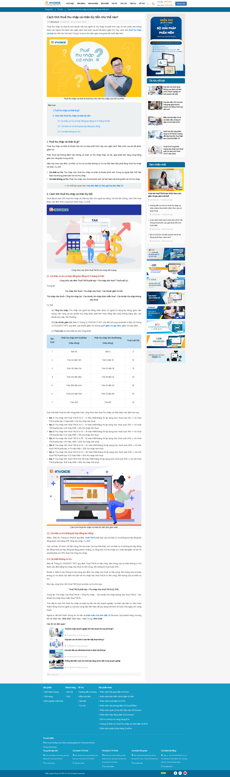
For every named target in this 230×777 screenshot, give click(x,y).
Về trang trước (54, 674)
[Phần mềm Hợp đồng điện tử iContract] (166, 312)
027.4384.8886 (109, 766)
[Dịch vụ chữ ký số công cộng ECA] (166, 327)
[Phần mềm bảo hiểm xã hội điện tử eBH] (166, 268)
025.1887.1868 (138, 763)
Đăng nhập (181, 4)
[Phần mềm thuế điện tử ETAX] (166, 283)
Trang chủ (49, 10)
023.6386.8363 (167, 766)
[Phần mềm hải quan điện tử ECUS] (166, 254)
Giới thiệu (70, 4)
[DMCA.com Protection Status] (166, 773)
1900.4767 (168, 2)
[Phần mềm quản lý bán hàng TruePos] (166, 356)
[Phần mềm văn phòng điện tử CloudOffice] (166, 298)
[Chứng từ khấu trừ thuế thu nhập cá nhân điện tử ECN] (166, 341)
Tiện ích (133, 4)
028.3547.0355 (79, 763)
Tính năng (81, 4)
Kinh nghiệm (93, 4)
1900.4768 (169, 5)
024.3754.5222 (51, 747)
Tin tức (114, 4)
